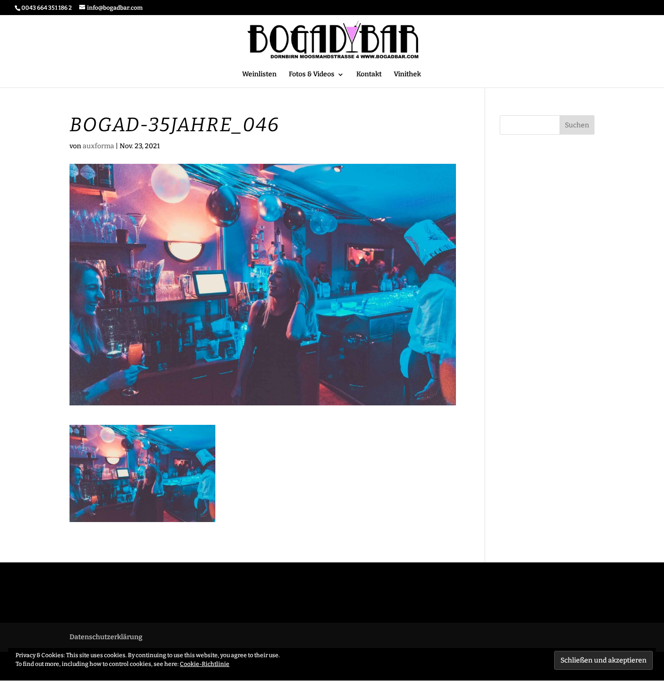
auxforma (98, 146)
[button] (142, 473)
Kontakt (369, 74)
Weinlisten (259, 74)
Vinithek (407, 74)
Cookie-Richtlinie (204, 664)
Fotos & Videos (311, 74)
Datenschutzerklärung (106, 637)
